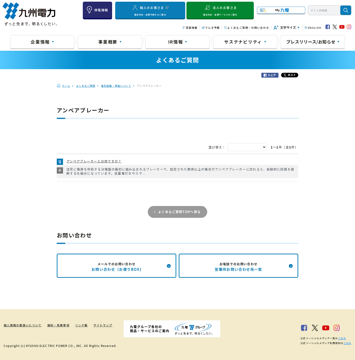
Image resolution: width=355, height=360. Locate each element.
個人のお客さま (150, 10)
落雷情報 (192, 27)
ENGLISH (314, 27)
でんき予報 (212, 27)
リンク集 (81, 325)
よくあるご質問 (85, 86)
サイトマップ (103, 325)
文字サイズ (288, 27)
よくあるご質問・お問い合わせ (248, 27)
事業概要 (107, 41)
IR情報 (175, 41)
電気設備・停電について (116, 86)
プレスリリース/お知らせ (310, 41)
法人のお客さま (220, 10)
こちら (342, 338)
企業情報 (40, 41)
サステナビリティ (243, 41)
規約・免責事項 (58, 325)
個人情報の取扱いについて (23, 325)
